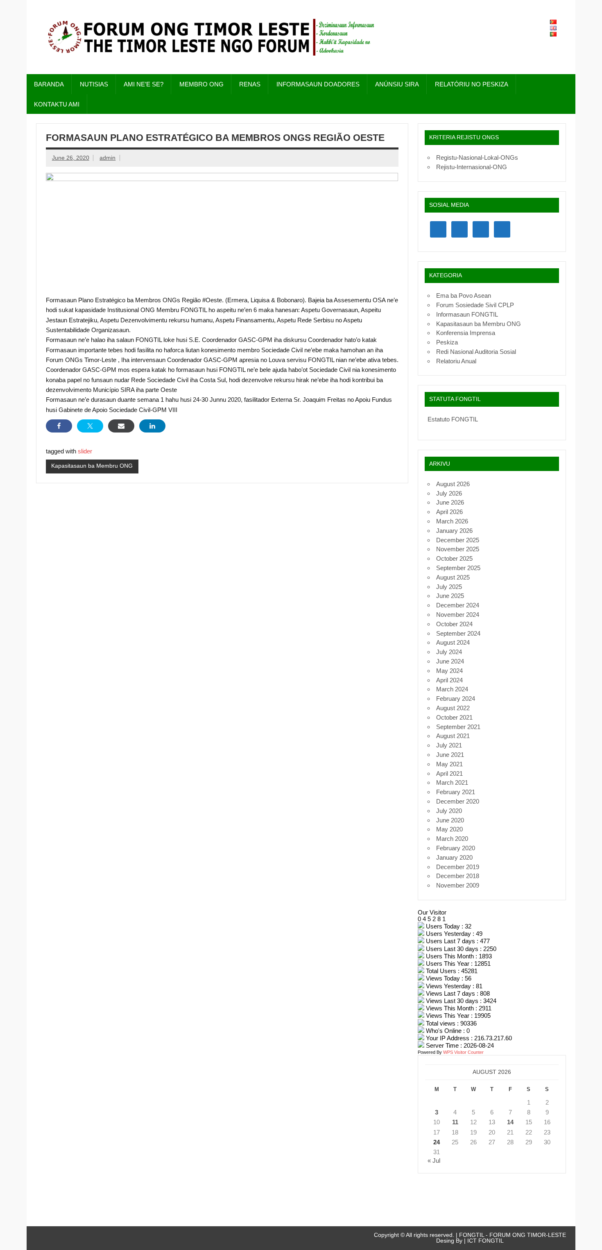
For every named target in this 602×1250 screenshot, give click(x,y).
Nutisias (94, 84)
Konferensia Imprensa (465, 332)
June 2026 (450, 502)
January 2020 (454, 857)
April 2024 (449, 680)
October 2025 (454, 558)
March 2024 (452, 689)
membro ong (201, 84)
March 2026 (452, 521)
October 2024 (454, 623)
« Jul (434, 1160)
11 (455, 1122)
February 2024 (455, 698)
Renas (249, 84)
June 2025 (450, 595)
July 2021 (449, 745)
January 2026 (454, 530)
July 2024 (449, 651)
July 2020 (449, 810)
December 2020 (457, 801)
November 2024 (457, 614)
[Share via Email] (121, 426)
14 (510, 1122)
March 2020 (452, 838)
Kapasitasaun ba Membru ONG (92, 466)
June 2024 (450, 661)
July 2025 (449, 586)
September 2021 (458, 726)
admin (107, 158)
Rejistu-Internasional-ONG (471, 166)
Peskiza (447, 342)
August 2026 (453, 483)
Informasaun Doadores (318, 84)
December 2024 (457, 605)
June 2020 (450, 820)
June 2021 (450, 754)
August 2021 (453, 735)
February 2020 (455, 848)
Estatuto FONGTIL (453, 419)
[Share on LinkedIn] (152, 426)
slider (85, 451)
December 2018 (457, 875)
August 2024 (453, 642)
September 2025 (458, 567)
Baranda (49, 84)
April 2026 (449, 511)
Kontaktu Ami (56, 104)
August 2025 (453, 577)
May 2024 (449, 670)
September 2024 (458, 633)
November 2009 (457, 885)
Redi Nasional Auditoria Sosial (476, 351)
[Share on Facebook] (59, 426)
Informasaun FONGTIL (467, 314)
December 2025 (457, 540)
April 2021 (449, 773)
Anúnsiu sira (397, 84)
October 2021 (454, 717)
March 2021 (452, 782)
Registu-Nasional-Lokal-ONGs (477, 157)
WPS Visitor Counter (463, 1052)
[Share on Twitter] (90, 426)
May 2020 (449, 829)
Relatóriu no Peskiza (471, 84)
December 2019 (457, 866)
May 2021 (449, 764)
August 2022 (453, 707)
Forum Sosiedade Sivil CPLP (475, 304)
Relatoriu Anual (456, 361)
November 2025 (457, 549)
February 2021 (455, 791)
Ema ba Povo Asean (463, 295)
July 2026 (449, 493)
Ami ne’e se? (143, 84)
